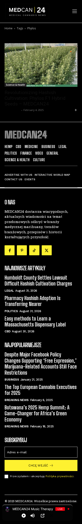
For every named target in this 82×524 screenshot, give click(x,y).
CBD (7, 331)
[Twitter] (47, 250)
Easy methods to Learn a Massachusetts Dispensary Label (35, 322)
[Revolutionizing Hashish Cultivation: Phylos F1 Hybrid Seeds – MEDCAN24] (41, 65)
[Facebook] (10, 250)
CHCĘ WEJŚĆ (38, 465)
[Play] (23, 515)
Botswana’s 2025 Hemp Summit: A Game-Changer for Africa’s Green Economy (37, 413)
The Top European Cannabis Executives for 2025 (41, 390)
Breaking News (17, 400)
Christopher (12, 110)
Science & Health (15, 84)
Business (12, 379)
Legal (9, 290)
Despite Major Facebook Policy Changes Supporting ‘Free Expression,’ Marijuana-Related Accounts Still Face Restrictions (41, 363)
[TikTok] (34, 250)
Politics (11, 311)
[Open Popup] (42, 515)
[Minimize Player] (51, 515)
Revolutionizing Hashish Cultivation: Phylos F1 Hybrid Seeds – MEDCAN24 (35, 98)
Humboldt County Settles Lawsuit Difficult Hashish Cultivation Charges (38, 281)
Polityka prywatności (60, 476)
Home (9, 28)
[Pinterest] (22, 250)
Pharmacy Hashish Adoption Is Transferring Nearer (32, 301)
